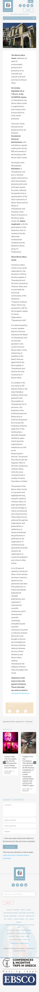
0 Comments (28, 721)
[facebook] (20, 5)
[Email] (25, 711)
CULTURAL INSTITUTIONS (10, 916)
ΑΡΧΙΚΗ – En (26, 939)
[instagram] (24, 5)
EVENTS (23, 910)
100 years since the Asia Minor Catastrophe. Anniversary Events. (19, 926)
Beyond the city (11, 933)
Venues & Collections (19, 919)
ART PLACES (21, 916)
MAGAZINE (16, 910)
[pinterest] (28, 5)
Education (18, 922)
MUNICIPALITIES (30, 916)
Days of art (9, 910)
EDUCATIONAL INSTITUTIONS (26, 913)
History (18, 930)
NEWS (22, 936)
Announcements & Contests (23, 933)
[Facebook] (10, 711)
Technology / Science (14, 936)
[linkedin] (31, 5)
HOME (27, 936)
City (23, 721)
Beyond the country (26, 930)
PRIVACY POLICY (24, 943)
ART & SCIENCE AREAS (15, 939)
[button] (4, 762)
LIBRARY (28, 910)
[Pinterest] (18, 711)
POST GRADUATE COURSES (11, 913)
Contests (31, 919)
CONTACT (9, 919)
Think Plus (23, 951)
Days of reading (11, 930)
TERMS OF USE (14, 943)
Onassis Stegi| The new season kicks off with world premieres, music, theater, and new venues (10, 762)
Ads (5, 919)
